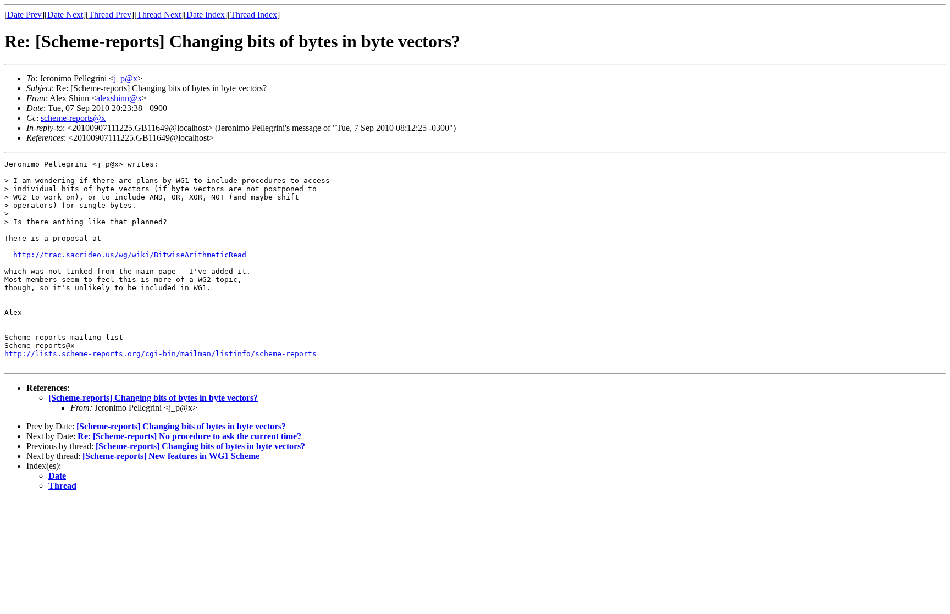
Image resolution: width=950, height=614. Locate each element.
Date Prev (24, 14)
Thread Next (159, 14)
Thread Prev (110, 14)
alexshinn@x (119, 98)
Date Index (205, 14)
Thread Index (253, 14)
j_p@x (125, 78)
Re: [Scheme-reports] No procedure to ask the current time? (189, 436)
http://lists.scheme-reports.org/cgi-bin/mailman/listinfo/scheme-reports (160, 354)
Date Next (65, 14)
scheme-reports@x (73, 118)
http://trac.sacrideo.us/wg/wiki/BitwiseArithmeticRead (129, 255)
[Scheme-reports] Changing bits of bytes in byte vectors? (153, 397)
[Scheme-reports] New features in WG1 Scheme (170, 456)
